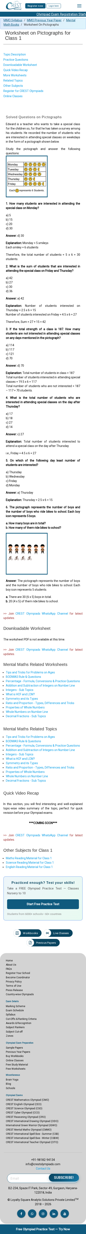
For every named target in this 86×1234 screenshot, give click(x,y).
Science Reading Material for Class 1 (30, 862)
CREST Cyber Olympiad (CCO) (23, 1112)
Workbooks (30, 933)
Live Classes (61, 933)
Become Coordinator (18, 977)
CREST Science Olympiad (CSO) (24, 1108)
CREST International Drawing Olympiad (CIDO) (32, 1121)
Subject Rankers (15, 1027)
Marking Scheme (15, 1006)
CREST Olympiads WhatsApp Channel (41, 613)
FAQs (9, 968)
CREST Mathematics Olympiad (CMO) (27, 1099)
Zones (9, 1035)
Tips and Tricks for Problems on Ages (30, 672)
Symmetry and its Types (22, 698)
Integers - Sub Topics (19, 690)
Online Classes (15, 1060)
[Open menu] (79, 6)
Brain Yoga (12, 1079)
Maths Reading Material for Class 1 (29, 858)
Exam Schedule (15, 1010)
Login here (54, 6)
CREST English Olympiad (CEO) (24, 1104)
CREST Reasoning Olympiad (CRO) (26, 1117)
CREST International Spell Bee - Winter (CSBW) (32, 1138)
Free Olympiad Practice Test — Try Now (43, 1229)
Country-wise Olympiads (20, 994)
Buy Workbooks (15, 1056)
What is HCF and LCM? (20, 694)
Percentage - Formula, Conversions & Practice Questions (43, 681)
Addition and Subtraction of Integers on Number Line (40, 685)
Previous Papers (46, 942)
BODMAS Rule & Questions (23, 676)
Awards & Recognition (18, 1023)
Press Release (14, 990)
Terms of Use (13, 985)
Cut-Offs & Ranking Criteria (21, 1019)
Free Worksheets (15, 1068)
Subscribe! (64, 1178)
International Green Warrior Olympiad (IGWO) (31, 1125)
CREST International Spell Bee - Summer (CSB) (32, 1133)
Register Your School (18, 973)
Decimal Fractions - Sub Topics (26, 716)
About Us (11, 964)
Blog (8, 1083)
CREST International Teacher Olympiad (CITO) (32, 1142)
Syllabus (10, 1014)
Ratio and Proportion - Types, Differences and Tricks (40, 703)
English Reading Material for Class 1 (29, 867)
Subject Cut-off (14, 1031)
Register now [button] (35, 5)
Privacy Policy (14, 981)
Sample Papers (14, 1047)
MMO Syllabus (13, 20)
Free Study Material (17, 1064)
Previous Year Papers (18, 1051)
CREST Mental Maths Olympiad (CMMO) (29, 1129)
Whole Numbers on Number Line (27, 711)
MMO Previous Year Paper (44, 20)
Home (9, 960)
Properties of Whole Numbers (25, 707)
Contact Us (43, 1168)
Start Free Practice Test (43, 904)
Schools (10, 1088)
